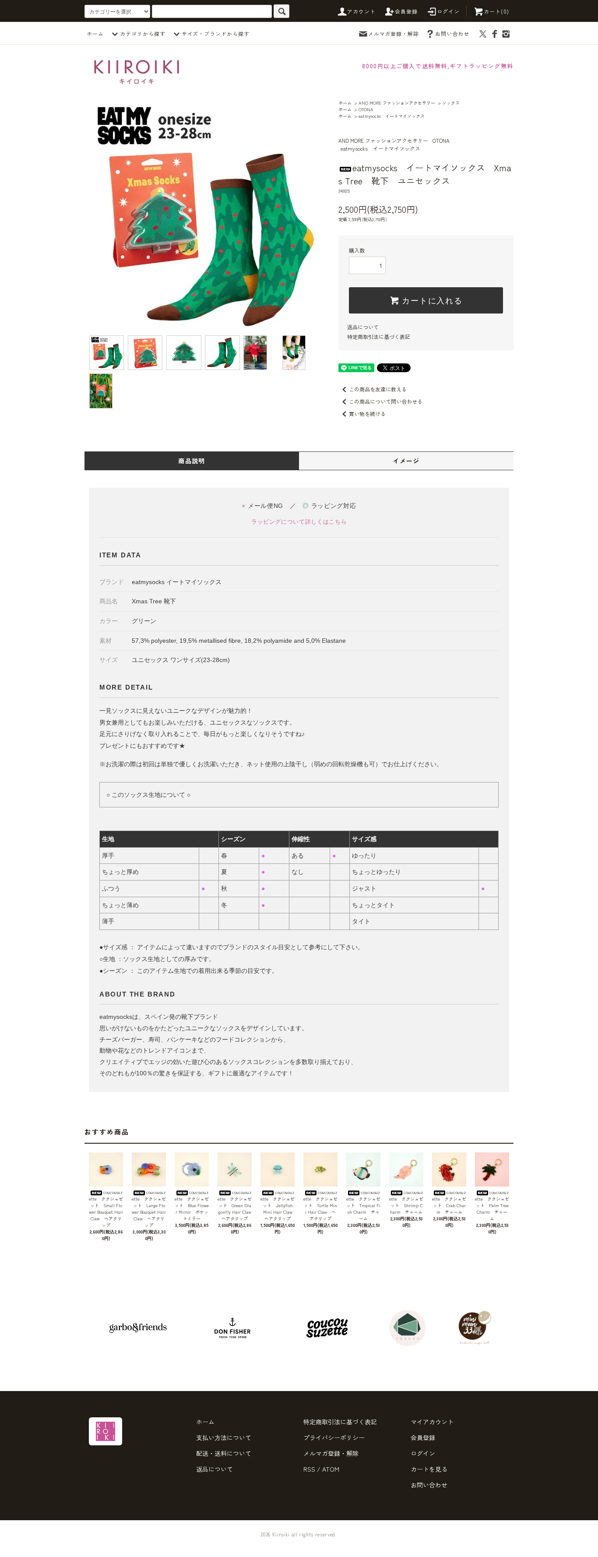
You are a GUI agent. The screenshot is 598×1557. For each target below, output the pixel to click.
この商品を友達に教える (378, 389)
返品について (363, 327)
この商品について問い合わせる (385, 401)
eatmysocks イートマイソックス (392, 116)
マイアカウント (432, 1421)
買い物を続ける (367, 413)
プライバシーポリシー (334, 1437)
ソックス (451, 102)
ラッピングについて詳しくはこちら (299, 521)
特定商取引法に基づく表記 (378, 336)
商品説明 (191, 460)
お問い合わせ (452, 33)
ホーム (95, 33)
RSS (309, 1469)
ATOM (330, 1469)
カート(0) (496, 11)
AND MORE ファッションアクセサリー (397, 102)
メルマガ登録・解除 (393, 33)
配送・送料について (223, 1453)
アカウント (361, 11)
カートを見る (429, 1469)
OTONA (366, 109)
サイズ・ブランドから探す (216, 33)
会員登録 (406, 11)
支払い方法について (223, 1437)
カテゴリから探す (142, 33)
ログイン (448, 11)
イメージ (406, 460)
